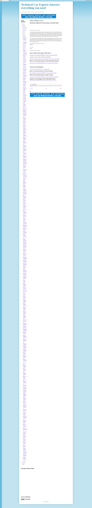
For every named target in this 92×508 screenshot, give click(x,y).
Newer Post (31, 88)
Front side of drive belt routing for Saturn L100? (25, 132)
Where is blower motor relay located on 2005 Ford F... (25, 388)
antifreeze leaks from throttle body (48, 85)
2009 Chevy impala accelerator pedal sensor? (24, 219)
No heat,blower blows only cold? (24, 62)
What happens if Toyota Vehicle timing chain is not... (25, 56)
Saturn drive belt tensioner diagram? (25, 126)
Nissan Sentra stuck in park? (25, 173)
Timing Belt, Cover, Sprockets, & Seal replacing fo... (25, 403)
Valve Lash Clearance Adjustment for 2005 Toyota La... (24, 399)
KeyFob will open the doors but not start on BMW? (25, 183)
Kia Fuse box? (24, 107)
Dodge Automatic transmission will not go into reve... (25, 197)
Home (46, 88)
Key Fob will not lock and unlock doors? (25, 179)
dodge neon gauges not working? (24, 353)
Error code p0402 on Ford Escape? (24, 92)
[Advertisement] (47, 26)
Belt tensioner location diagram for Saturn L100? (25, 128)
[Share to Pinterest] (35, 84)
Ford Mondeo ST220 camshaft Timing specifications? (25, 236)
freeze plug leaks (59, 85)
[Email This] (32, 84)
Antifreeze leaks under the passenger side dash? (25, 70)
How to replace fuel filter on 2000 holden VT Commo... (25, 274)
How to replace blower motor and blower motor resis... (25, 75)
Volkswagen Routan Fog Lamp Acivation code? (24, 187)
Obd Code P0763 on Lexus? (24, 46)
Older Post (60, 88)
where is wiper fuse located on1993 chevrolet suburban (24, 89)
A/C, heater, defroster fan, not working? (25, 452)
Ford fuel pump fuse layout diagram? (24, 327)
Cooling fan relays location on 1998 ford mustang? (24, 316)
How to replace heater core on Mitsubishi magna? (25, 350)
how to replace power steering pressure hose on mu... (25, 203)
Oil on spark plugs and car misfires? (25, 385)
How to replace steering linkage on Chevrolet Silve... (24, 421)
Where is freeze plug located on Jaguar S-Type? (25, 157)
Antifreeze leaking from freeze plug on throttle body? (24, 138)
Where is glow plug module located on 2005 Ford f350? (24, 278)
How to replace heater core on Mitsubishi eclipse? (25, 347)
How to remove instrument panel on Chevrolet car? (24, 167)
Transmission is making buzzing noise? (25, 85)
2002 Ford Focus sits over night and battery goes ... (24, 374)
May (23, 33)
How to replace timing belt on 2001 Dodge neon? (25, 261)
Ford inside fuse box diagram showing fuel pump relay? (25, 330)
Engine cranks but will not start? (24, 73)
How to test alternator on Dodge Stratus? (25, 79)
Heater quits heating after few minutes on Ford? (24, 212)
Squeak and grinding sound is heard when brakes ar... (24, 366)
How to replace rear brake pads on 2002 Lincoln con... (25, 223)
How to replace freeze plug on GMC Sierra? (24, 153)
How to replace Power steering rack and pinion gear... (25, 433)
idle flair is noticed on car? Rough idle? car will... (24, 370)
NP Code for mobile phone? (24, 294)
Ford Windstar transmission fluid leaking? (25, 232)
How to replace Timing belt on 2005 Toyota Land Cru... (24, 406)
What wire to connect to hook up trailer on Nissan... (24, 297)
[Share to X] (34, 84)
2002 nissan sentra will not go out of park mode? (25, 176)
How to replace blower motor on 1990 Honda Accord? (25, 171)
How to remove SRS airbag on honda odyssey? (24, 391)
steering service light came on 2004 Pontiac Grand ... (25, 226)
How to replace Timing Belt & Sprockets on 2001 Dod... (25, 258)
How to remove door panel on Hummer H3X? (24, 410)
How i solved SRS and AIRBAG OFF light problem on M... (25, 336)
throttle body (31, 86)
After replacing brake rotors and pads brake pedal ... (24, 39)
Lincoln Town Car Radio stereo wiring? (24, 268)
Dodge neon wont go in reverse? (24, 200)
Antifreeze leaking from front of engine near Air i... (24, 142)
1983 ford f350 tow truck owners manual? (24, 443)
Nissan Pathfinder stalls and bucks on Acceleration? (25, 449)
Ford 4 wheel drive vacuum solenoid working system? (25, 101)
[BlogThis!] (33, 84)
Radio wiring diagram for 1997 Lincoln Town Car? (25, 271)
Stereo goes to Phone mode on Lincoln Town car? (25, 243)
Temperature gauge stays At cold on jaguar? (24, 458)
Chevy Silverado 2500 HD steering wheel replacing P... (25, 414)
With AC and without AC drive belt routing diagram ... (24, 119)
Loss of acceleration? (25, 319)
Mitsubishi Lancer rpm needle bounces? (24, 440)
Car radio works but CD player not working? (25, 53)
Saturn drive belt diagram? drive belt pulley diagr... (25, 111)
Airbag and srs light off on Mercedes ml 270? (25, 333)
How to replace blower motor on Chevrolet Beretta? (25, 163)
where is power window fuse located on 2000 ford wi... (24, 340)
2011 (22, 462)
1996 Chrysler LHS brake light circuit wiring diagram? (24, 308)
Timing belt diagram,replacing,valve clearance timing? (25, 395)
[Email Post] (30, 84)
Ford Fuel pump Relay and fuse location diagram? (25, 324)
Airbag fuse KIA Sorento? (24, 109)
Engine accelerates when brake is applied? (24, 344)
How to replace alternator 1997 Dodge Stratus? (24, 82)
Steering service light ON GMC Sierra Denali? (25, 229)
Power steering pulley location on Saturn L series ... (24, 122)
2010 (22, 463)
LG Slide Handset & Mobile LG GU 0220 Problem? (24, 285)
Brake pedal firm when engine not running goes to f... (25, 43)
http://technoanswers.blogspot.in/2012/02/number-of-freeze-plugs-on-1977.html (43, 80)
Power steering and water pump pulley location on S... (24, 115)
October (24, 29)
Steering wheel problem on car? (24, 321)
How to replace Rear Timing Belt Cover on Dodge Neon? (25, 247)
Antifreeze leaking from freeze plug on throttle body (38, 85)
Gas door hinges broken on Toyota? (25, 51)
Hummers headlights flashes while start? (25, 216)
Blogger (48, 501)
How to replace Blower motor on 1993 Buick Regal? (25, 160)
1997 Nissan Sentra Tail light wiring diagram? (24, 301)
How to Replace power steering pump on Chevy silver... (25, 425)
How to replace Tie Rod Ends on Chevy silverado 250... (25, 417)
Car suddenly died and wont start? (24, 60)
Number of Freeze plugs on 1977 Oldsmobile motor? (25, 146)
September (24, 30)
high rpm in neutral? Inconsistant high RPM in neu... (24, 356)
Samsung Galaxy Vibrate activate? (24, 281)
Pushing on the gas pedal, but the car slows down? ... (25, 382)
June (23, 32)
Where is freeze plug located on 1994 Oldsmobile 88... (25, 150)
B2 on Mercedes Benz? (25, 210)
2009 (22, 464)
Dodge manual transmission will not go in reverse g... (25, 193)
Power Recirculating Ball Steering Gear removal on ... (25, 429)
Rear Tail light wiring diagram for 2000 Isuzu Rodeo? (24, 312)
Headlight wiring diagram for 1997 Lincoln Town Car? (25, 264)
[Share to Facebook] (35, 84)
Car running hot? (24, 363)
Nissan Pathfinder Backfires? (24, 446)
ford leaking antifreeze (54, 85)
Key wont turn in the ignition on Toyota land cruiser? (25, 190)
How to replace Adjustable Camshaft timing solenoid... (24, 207)
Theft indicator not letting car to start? (25, 65)
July (23, 31)
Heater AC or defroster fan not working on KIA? (24, 455)
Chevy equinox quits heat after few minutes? (24, 436)
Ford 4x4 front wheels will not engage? (25, 95)
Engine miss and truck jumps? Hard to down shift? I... (25, 360)
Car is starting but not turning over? (25, 67)
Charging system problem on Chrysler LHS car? (25, 304)
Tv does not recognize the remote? (25, 288)
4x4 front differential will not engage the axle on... (24, 105)
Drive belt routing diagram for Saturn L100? (25, 135)
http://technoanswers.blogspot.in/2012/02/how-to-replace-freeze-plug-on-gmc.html (43, 55)
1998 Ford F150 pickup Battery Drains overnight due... (25, 378)
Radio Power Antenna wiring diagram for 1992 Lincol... (25, 240)
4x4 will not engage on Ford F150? (24, 98)
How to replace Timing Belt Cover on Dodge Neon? (24, 251)
